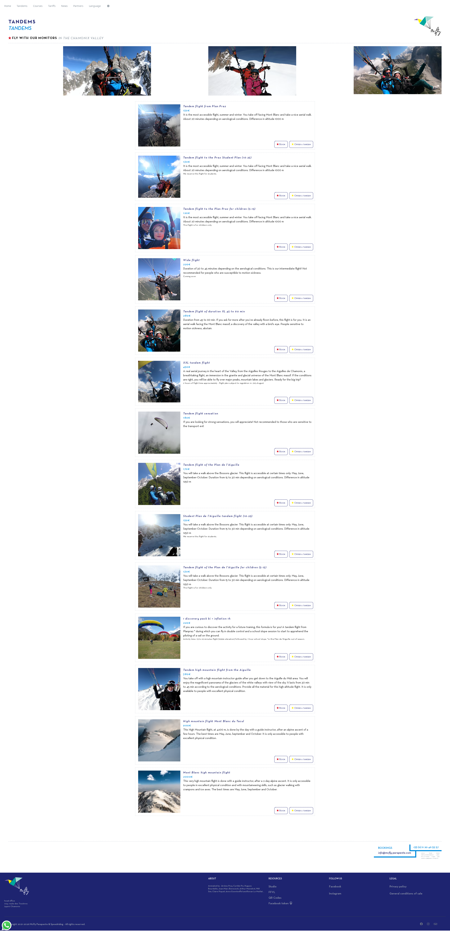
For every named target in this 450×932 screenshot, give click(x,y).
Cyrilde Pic (238, 886)
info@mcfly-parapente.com (394, 853)
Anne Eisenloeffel (234, 892)
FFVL (272, 892)
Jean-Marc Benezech (228, 889)
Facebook (335, 886)
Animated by (214, 886)
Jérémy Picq (226, 886)
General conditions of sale (406, 893)
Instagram (335, 893)
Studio (273, 886)
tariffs (52, 6)
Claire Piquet (218, 892)
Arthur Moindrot (247, 889)
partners (78, 6)
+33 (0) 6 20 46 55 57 (426, 847)
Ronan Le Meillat (255, 892)
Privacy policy (398, 886)
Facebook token (279, 903)
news (64, 6)
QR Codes (275, 898)
